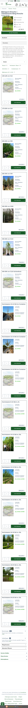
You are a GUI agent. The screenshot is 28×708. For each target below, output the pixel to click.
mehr (3, 634)
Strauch (4, 65)
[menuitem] (2, 3)
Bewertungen (5, 631)
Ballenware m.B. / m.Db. (8, 72)
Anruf (11, 1)
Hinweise (20, 706)
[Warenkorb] (25, 4)
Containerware (15, 68)
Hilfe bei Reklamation (8, 699)
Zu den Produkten (13, 32)
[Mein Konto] (20, 4)
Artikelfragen (6, 638)
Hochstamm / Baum (15, 65)
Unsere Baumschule (17, 701)
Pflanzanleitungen (18, 699)
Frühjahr (20, 696)
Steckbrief (4, 37)
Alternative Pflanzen (7, 648)
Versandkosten (23, 692)
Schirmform (5, 68)
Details (5, 61)
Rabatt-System (8, 701)
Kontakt (20, 703)
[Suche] (23, 4)
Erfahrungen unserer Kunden (11, 696)
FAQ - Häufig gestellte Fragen (11, 703)
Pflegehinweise (5, 644)
